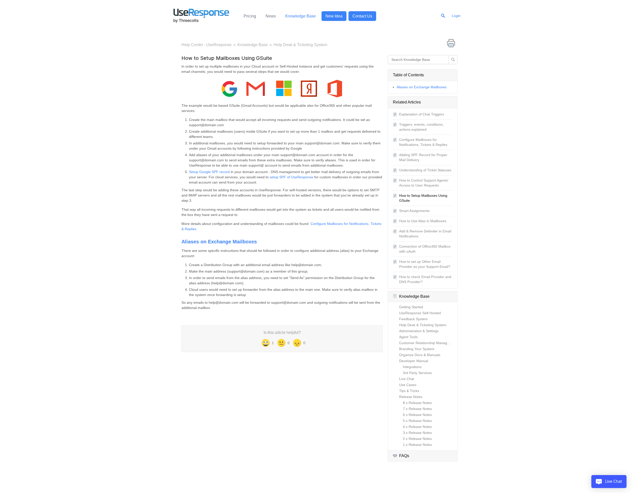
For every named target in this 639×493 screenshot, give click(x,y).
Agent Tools (408, 337)
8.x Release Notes (417, 403)
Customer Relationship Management (428, 343)
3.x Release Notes (417, 433)
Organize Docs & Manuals (419, 355)
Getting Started (411, 307)
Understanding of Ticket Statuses (425, 170)
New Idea (333, 16)
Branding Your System (416, 349)
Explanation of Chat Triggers (421, 114)
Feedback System (413, 319)
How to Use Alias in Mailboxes (422, 221)
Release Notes (410, 397)
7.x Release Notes (417, 409)
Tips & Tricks (409, 391)
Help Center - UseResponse (206, 45)
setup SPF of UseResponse (291, 177)
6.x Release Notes (417, 415)
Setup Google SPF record (209, 172)
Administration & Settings (419, 331)
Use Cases (407, 385)
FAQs (404, 456)
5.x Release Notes (417, 421)
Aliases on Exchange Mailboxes (422, 87)
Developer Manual (413, 361)
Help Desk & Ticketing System (300, 45)
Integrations (412, 367)
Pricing (250, 16)
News (271, 16)
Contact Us (362, 16)
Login (456, 16)
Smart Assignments (414, 211)
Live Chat (406, 379)
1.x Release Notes (417, 445)
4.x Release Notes (417, 427)
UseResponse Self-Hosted (420, 313)
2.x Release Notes (417, 439)
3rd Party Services (417, 373)
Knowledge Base (300, 16)
